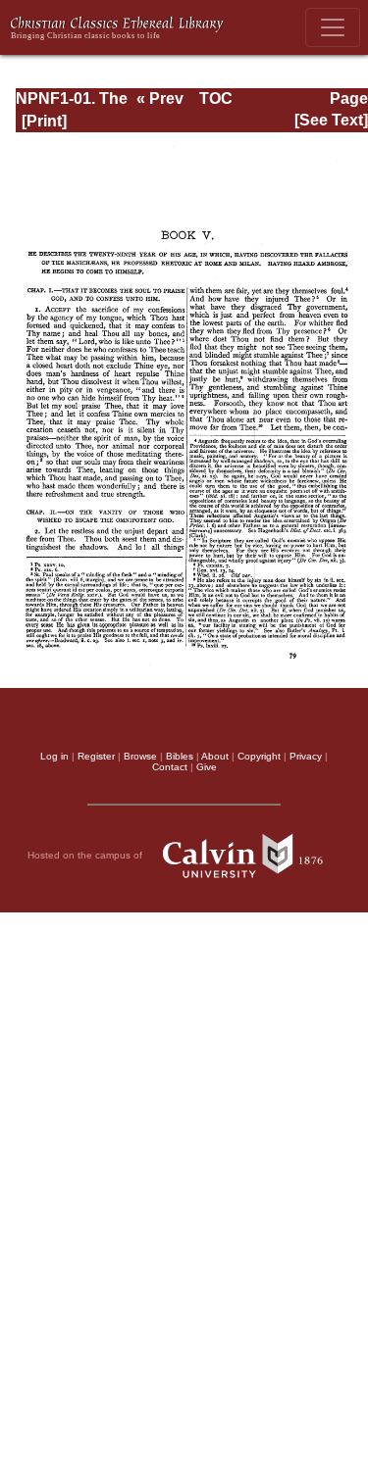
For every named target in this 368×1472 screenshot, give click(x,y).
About (215, 756)
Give (206, 766)
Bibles (179, 756)
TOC (216, 98)
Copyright (259, 756)
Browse (140, 756)
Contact (169, 766)
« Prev (160, 98)
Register (96, 756)
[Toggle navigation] (332, 27)
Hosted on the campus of (86, 855)
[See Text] (331, 120)
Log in (54, 756)
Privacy (305, 756)
